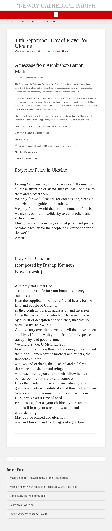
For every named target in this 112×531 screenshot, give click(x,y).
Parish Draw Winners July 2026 (29, 513)
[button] (56, 14)
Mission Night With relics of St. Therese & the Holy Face (43, 487)
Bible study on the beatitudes (27, 496)
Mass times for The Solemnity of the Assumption (39, 478)
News (66, 51)
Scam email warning (21, 505)
